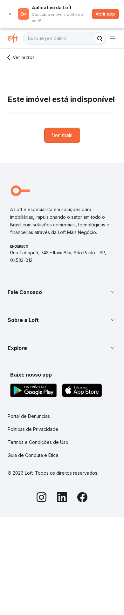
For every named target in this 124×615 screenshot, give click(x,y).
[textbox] (64, 38)
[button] (62, 292)
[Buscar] (100, 38)
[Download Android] (33, 391)
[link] (62, 135)
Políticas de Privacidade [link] (33, 429)
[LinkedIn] (62, 498)
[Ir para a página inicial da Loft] (15, 38)
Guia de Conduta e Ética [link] (33, 455)
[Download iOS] (82, 391)
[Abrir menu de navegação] (112, 38)
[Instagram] (42, 498)
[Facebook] (82, 498)
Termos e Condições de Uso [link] (38, 442)
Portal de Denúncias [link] (29, 416)
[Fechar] (10, 14)
